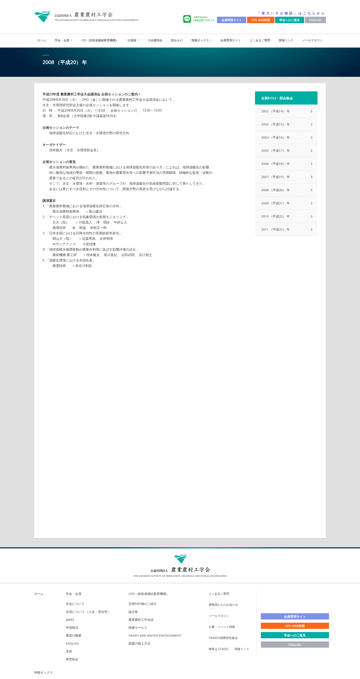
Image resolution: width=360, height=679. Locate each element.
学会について (75, 604)
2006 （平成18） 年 (275, 164)
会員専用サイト (231, 20)
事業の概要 (73, 635)
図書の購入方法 (139, 643)
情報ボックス (200, 40)
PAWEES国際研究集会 (223, 638)
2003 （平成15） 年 (275, 124)
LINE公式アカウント (199, 19)
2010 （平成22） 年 (275, 216)
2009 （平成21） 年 (275, 203)
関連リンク (286, 40)
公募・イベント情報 (222, 627)
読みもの (177, 40)
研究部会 (72, 659)
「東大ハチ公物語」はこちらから (291, 13)
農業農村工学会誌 (141, 619)
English (315, 20)
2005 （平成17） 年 (275, 150)
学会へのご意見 (289, 20)
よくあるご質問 (260, 40)
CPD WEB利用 (260, 20)
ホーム (41, 40)
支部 (69, 651)
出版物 (132, 40)
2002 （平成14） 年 (275, 111)
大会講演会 (155, 40)
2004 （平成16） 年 (275, 137)
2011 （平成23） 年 (275, 229)
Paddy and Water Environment (155, 635)
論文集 (133, 612)
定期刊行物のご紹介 (143, 604)
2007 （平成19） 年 (275, 177)
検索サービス (138, 627)
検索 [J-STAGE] (218, 649)
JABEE (70, 619)
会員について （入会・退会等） (88, 612)
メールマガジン (312, 40)
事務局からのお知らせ (223, 605)
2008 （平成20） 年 (275, 190)
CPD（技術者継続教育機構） (100, 40)
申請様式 (72, 627)
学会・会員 (62, 40)
